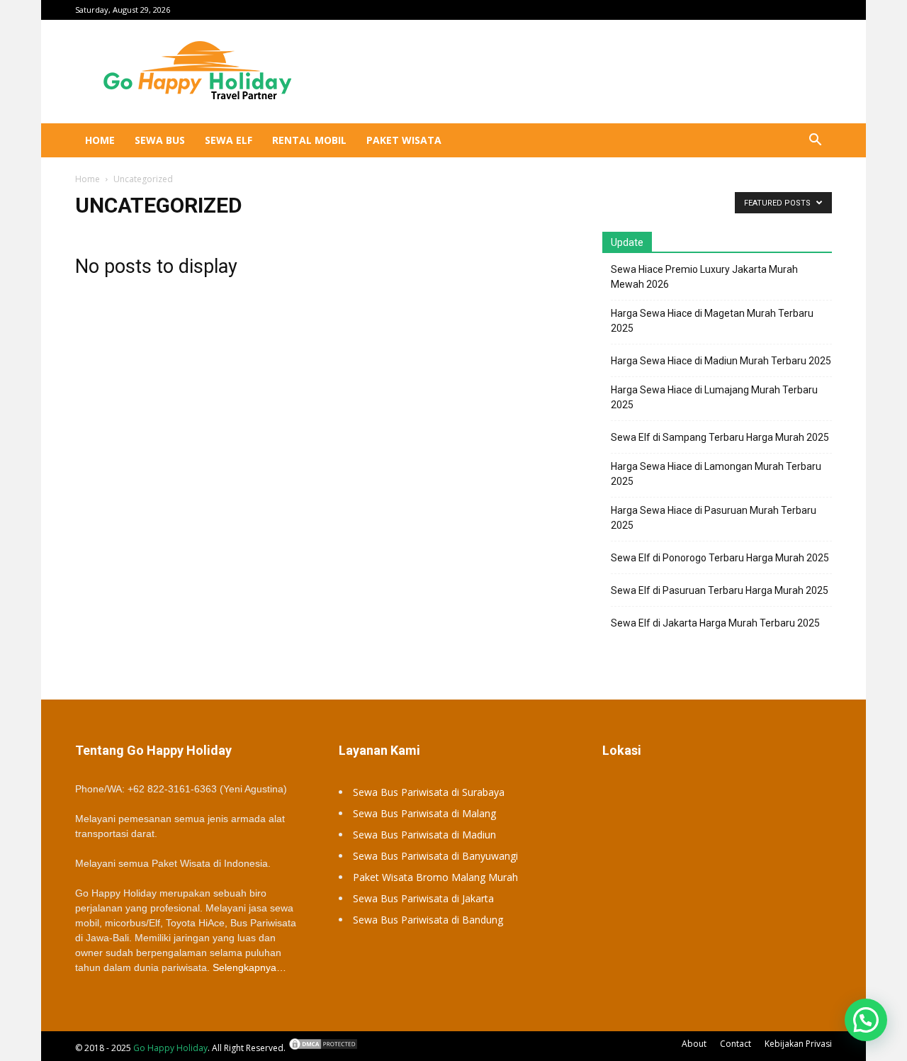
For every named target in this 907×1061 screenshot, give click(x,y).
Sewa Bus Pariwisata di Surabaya (429, 792)
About (694, 1044)
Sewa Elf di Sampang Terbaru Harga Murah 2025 (720, 437)
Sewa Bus (160, 140)
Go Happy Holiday (170, 1048)
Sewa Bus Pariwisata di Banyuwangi (435, 856)
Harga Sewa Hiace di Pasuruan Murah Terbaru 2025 (713, 518)
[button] (815, 141)
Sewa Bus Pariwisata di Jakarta (423, 898)
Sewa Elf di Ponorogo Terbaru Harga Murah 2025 (720, 557)
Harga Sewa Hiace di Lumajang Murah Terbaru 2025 (714, 397)
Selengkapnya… (249, 967)
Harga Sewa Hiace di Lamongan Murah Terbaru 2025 (716, 474)
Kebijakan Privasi (798, 1044)
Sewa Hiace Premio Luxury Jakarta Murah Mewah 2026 (704, 277)
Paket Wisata (403, 140)
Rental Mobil (309, 140)
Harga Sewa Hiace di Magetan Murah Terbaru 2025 (712, 321)
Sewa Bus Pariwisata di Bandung (428, 919)
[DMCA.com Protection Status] (323, 1048)
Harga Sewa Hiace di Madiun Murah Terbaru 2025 (721, 360)
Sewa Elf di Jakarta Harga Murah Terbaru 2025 (715, 623)
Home (100, 140)
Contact (735, 1044)
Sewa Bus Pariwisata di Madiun (424, 834)
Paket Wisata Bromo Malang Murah (435, 877)
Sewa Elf (228, 140)
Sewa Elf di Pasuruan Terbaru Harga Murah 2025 (719, 590)
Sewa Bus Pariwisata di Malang (424, 813)
